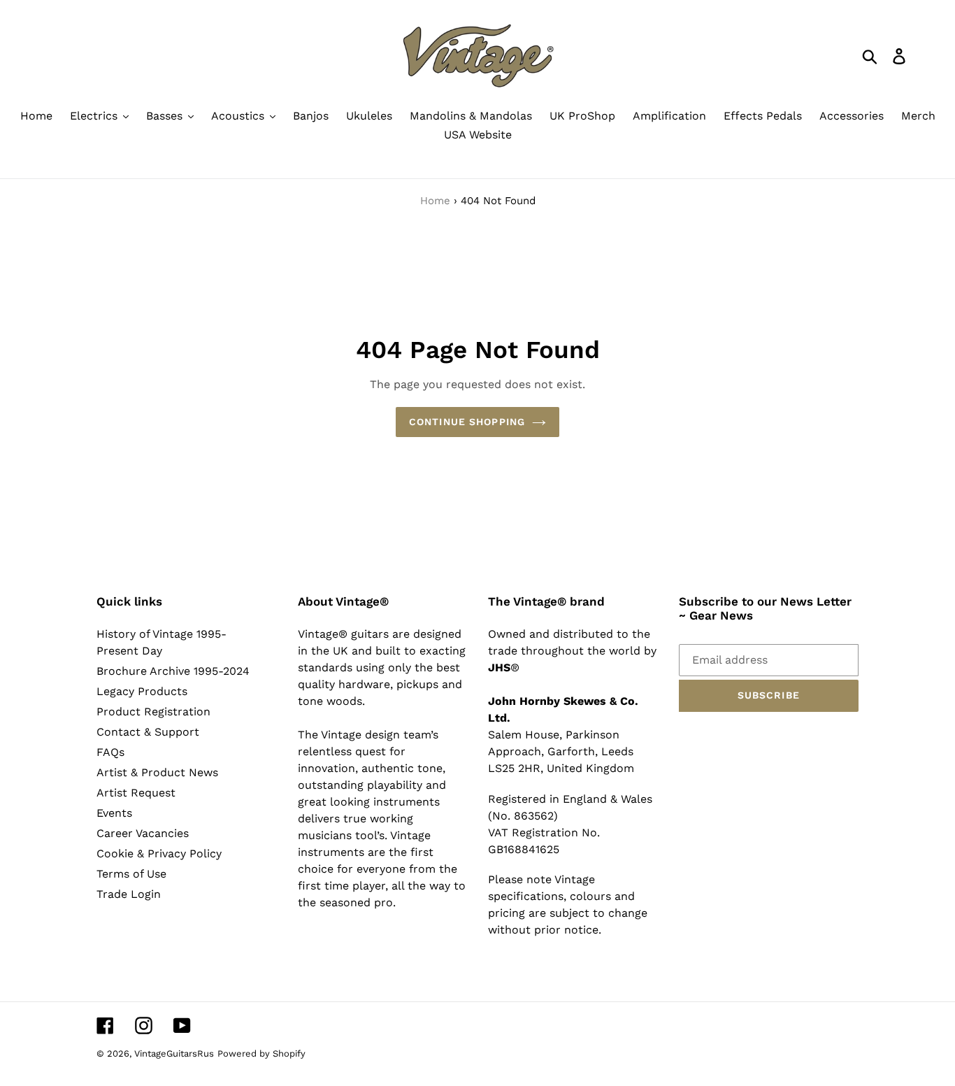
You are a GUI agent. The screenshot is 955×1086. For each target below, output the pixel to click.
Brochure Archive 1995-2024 (173, 671)
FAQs (110, 752)
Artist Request (135, 792)
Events (114, 813)
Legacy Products (141, 691)
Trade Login (128, 894)
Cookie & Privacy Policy (159, 853)
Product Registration (153, 711)
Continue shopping (467, 421)
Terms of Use (131, 873)
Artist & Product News (157, 772)
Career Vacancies (142, 833)
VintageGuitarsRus (174, 1053)
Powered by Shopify (261, 1053)
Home (435, 200)
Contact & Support (147, 731)
